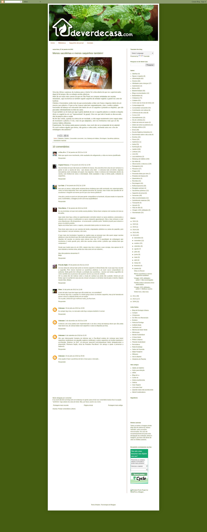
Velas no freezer (139, 271)
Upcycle (135, 205)
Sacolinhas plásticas (113, 138)
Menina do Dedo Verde (139, 330)
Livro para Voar (137, 387)
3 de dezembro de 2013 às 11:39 (76, 321)
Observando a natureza (140, 164)
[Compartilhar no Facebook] (65, 135)
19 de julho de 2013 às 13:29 (74, 308)
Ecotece (135, 320)
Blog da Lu (135, 375)
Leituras (135, 151)
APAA (134, 373)
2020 (134, 224)
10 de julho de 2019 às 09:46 (74, 356)
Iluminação (135, 147)
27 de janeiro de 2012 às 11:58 (80, 165)
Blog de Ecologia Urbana (140, 310)
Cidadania (60, 138)
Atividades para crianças (140, 83)
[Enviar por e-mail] (58, 135)
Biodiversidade (137, 91)
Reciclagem (103, 138)
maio (136, 257)
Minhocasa (135, 332)
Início (53, 43)
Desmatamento (137, 117)
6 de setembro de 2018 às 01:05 (75, 335)
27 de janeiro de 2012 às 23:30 (77, 208)
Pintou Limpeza (137, 339)
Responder (62, 158)
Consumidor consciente (76, 138)
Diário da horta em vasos (140, 122)
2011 (134, 296)
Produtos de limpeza (139, 176)
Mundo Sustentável (138, 335)
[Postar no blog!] (61, 135)
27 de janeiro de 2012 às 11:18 (77, 152)
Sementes (135, 195)
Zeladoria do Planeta (139, 359)
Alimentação (136, 78)
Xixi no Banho (136, 357)
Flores (134, 139)
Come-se (135, 377)
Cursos (134, 115)
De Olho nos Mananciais (140, 318)
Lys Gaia (61, 185)
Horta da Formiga (138, 322)
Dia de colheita (137, 120)
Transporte (135, 203)
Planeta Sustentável (138, 342)
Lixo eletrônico (137, 156)
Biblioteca (62, 43)
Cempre (135, 313)
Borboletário (136, 95)
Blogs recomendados (139, 93)
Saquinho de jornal (76, 43)
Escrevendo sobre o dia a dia (141, 134)
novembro (137, 240)
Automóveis (136, 86)
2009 (134, 301)
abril (136, 260)
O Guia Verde (136, 337)
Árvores (134, 81)
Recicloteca (136, 344)
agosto (136, 249)
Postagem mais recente (61, 405)
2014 (134, 230)
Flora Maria (62, 208)
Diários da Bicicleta (138, 380)
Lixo (85, 138)
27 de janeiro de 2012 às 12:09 (75, 185)
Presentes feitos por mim (140, 173)
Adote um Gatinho (138, 368)
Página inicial (88, 405)
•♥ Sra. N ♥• (62, 152)
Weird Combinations (139, 392)
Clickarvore (136, 315)
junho (136, 254)
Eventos (135, 137)
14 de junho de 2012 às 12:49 (72, 289)
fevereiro (137, 265)
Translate (146, 56)
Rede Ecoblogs (137, 347)
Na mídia (135, 161)
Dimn (60, 289)
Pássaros (135, 169)
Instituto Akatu (136, 325)
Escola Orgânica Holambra (141, 132)
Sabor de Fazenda (138, 349)
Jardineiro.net (136, 327)
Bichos (134, 88)
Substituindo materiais (60, 140)
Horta (134, 144)
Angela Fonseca (63, 165)
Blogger (113, 505)
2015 (134, 227)
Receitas (135, 181)
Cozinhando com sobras (140, 110)
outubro (137, 243)
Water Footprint (137, 352)
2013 (134, 232)
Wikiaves (135, 354)
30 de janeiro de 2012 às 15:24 (78, 265)
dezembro (137, 238)
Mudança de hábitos (93, 138)
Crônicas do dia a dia (139, 113)
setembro (137, 246)
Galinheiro (135, 142)
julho (136, 252)
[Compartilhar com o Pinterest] (67, 135)
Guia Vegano (136, 385)
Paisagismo (136, 166)
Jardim (134, 149)
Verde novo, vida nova (141, 292)
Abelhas (135, 74)
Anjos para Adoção (138, 370)
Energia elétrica (137, 127)
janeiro (136, 268)
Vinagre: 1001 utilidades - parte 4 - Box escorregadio (143, 279)
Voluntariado (136, 212)
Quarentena (136, 178)
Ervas (134, 130)
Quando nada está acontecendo (142, 390)
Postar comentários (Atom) (66, 409)
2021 (134, 221)
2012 (134, 235)
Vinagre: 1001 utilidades (140, 210)
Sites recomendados (139, 198)
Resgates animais (138, 188)
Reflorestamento (137, 186)
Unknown (61, 308)
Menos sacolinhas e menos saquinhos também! (143, 274)
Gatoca (134, 382)
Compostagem (137, 105)
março (136, 263)
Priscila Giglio (63, 265)
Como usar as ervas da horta (141, 103)
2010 (134, 299)
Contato (90, 43)
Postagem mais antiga (115, 405)
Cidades (66, 138)
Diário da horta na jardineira (141, 125)
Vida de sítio (136, 208)
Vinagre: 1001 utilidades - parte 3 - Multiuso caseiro (143, 288)
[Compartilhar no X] (63, 135)
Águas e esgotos (137, 76)
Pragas (134, 171)
